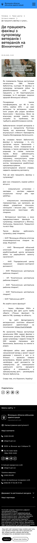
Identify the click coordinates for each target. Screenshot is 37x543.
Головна (4, 16)
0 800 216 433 (9, 475)
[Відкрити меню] (34, 4)
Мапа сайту (7, 408)
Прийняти (7, 539)
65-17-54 (18, 483)
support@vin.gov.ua (24, 513)
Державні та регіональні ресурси (16, 493)
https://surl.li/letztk (23, 327)
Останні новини (8, 18)
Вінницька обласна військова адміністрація (14, 4)
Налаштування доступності (17, 425)
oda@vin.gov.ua (10, 468)
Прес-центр (17, 16)
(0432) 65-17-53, (9, 483)
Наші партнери (8, 497)
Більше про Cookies (20, 539)
